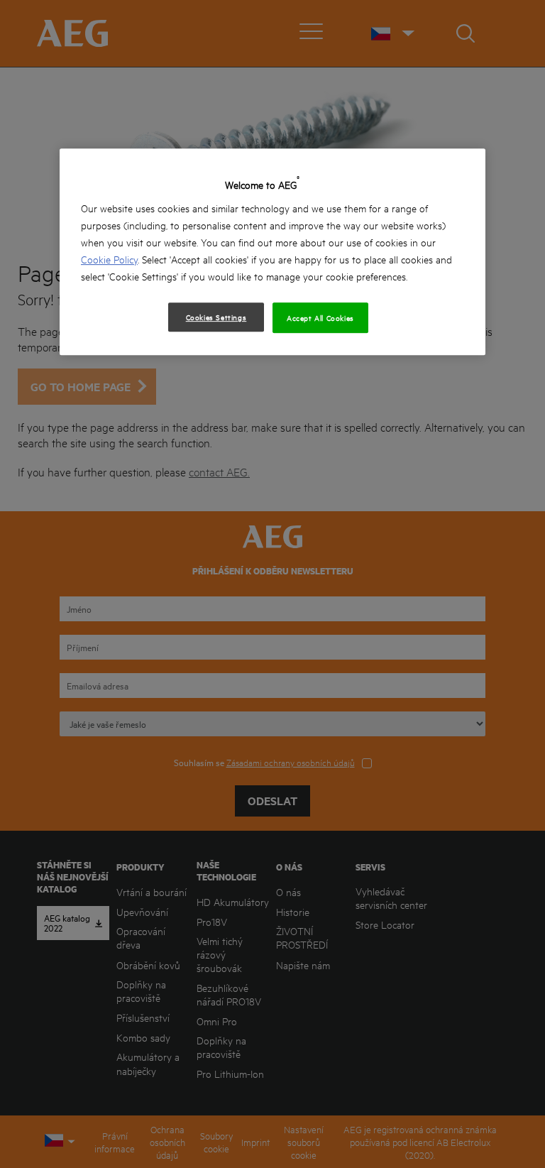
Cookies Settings (216, 316)
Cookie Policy (109, 259)
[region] (272, 251)
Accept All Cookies (320, 317)
